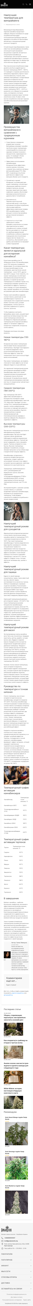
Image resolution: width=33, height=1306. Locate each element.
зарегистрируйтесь (18, 993)
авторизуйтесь (8, 995)
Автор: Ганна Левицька (19, 942)
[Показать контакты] (26, 4)
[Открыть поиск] (23, 4)
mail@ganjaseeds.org (11, 1241)
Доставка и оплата (16, 1297)
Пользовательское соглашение (12, 1300)
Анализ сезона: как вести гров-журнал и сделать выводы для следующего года (16, 1065)
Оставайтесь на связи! (11, 1289)
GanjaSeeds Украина (21, 1234)
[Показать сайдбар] (30, 4)
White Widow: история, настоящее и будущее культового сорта (13, 1091)
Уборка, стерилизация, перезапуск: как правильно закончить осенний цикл (15, 1017)
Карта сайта (27, 1300)
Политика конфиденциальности (16, 1294)
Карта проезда (8, 1245)
